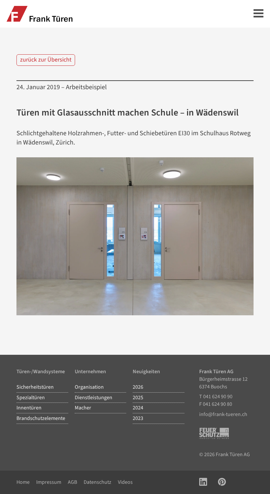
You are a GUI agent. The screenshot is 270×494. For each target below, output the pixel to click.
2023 (138, 418)
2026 (138, 387)
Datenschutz (97, 482)
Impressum (48, 482)
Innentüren (28, 407)
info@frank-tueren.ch (223, 414)
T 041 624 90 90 (215, 396)
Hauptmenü (258, 14)
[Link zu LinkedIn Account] (203, 482)
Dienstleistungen (93, 397)
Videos (125, 482)
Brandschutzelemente (40, 418)
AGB (72, 482)
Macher (83, 407)
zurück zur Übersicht (45, 60)
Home (23, 482)
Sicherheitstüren (35, 387)
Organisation (89, 387)
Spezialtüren (30, 397)
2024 (138, 407)
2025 (138, 397)
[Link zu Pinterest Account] (222, 482)
